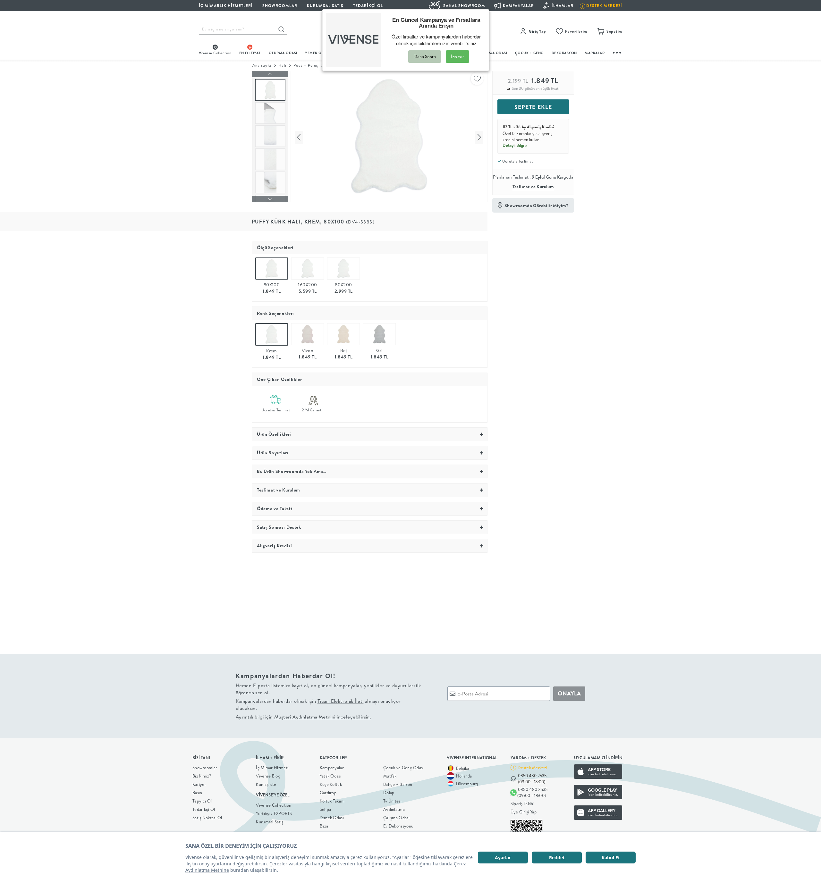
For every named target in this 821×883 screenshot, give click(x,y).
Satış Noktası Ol (207, 817)
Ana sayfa (261, 65)
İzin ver (457, 56)
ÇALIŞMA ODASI (492, 52)
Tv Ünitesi (392, 801)
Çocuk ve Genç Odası (403, 767)
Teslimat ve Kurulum (533, 186)
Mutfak (390, 776)
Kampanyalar (332, 767)
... (617, 51)
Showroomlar (204, 767)
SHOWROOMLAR (279, 5)
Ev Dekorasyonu (398, 826)
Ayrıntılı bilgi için (303, 716)
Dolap (388, 792)
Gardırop (328, 792)
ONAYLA (569, 693)
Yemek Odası (332, 817)
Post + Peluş (305, 65)
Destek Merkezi (532, 767)
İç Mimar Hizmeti (272, 767)
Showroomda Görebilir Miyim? (536, 205)
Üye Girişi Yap (524, 812)
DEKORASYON (564, 52)
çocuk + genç (529, 52)
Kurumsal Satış (269, 822)
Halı (282, 65)
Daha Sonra (424, 56)
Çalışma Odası (396, 817)
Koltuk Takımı (332, 801)
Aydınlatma (394, 809)
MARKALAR (595, 52)
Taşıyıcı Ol (202, 801)
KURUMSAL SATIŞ (325, 5)
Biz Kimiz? (201, 776)
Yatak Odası (330, 776)
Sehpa (325, 809)
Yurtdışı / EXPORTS (274, 813)
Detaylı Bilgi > (515, 145)
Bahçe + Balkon (397, 784)
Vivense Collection (273, 805)
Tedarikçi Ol (368, 5)
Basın (197, 792)
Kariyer (199, 784)
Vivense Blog (268, 776)
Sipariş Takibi (522, 803)
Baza (324, 826)
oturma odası (283, 52)
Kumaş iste (266, 784)
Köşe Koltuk (331, 784)
